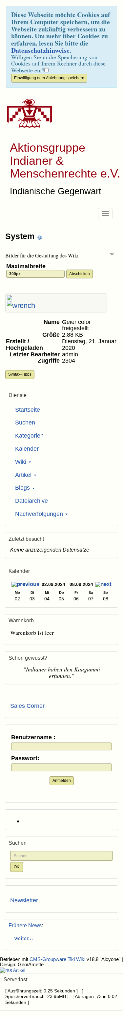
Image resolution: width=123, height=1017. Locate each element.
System (21, 236)
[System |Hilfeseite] (40, 237)
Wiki (21, 462)
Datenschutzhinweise (40, 50)
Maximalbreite (26, 266)
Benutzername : (33, 737)
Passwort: (25, 758)
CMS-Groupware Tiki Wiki (58, 959)
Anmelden (61, 780)
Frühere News (25, 925)
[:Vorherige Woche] (25, 585)
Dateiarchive (31, 501)
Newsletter (24, 900)
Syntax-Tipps (19, 374)
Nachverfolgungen (40, 514)
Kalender (27, 448)
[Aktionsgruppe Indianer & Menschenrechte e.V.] (27, 113)
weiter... (21, 938)
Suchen (25, 422)
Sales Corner (27, 706)
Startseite (27, 409)
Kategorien (29, 435)
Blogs (23, 487)
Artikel (24, 475)
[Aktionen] (21, 305)
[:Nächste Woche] (103, 585)
